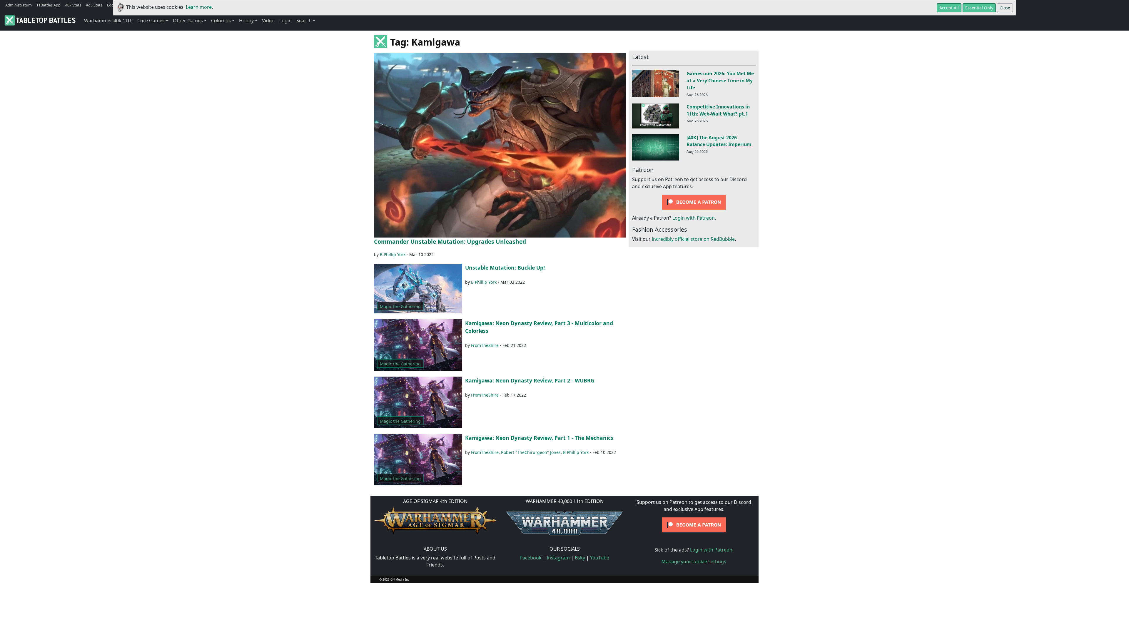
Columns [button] (221, 20)
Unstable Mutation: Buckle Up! (505, 267)
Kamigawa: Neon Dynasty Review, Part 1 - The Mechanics (539, 437)
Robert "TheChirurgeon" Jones (531, 452)
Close (1005, 8)
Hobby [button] (246, 20)
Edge (111, 5)
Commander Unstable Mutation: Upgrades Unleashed (450, 241)
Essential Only (979, 8)
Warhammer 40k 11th (108, 20)
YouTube (599, 557)
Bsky (580, 557)
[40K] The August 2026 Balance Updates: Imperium (719, 141)
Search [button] (304, 20)
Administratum (18, 5)
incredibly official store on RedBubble (693, 239)
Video (268, 20)
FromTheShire (485, 345)
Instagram (558, 557)
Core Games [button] (151, 20)
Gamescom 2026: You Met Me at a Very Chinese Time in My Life (720, 80)
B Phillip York (392, 254)
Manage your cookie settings (694, 561)
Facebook (531, 557)
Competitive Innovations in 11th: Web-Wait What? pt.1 (718, 110)
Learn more (199, 7)
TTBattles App (48, 5)
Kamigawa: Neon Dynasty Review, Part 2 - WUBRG (529, 380)
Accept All (949, 8)
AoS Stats (94, 5)
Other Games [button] (188, 20)
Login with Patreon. (694, 218)
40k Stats (73, 5)
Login (285, 20)
